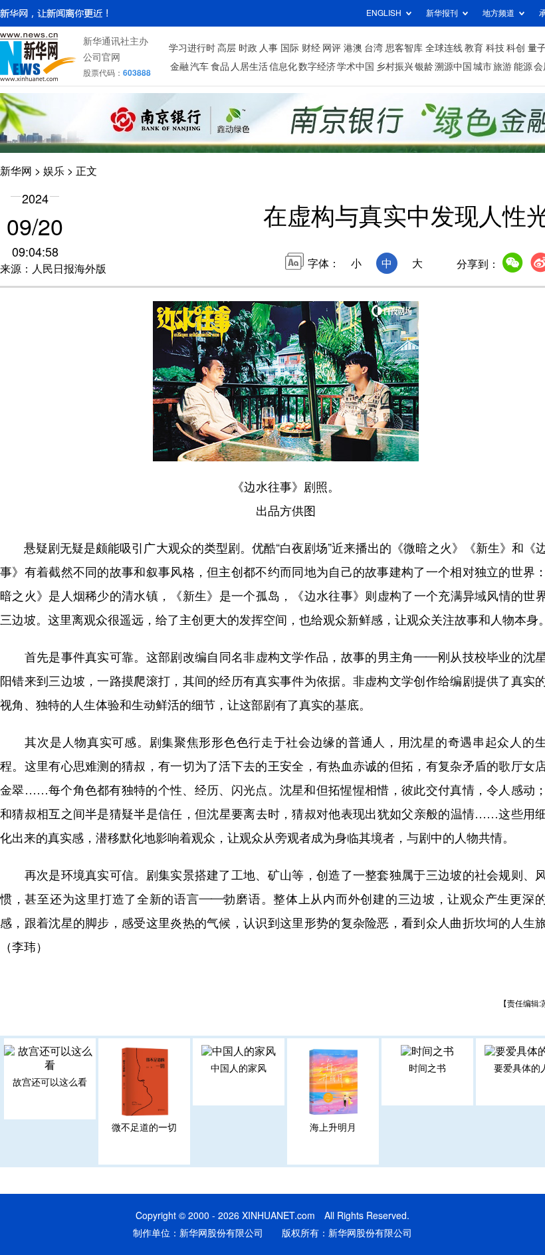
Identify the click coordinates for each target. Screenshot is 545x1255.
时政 (248, 48)
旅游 (502, 66)
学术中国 (355, 66)
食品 (220, 66)
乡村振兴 (394, 66)
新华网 (16, 171)
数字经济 (317, 66)
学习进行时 (192, 48)
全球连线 (444, 48)
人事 (268, 48)
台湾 (373, 48)
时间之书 (427, 1068)
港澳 (353, 48)
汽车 (199, 66)
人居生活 (249, 66)
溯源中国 (453, 66)
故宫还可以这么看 (50, 1082)
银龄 (424, 66)
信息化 (283, 66)
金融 (179, 66)
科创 (515, 48)
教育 (474, 48)
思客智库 (404, 48)
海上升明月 (333, 1127)
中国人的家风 (239, 1068)
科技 (495, 48)
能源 (523, 66)
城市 (482, 66)
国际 (289, 48)
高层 (226, 48)
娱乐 (53, 171)
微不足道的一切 (144, 1127)
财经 (311, 48)
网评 (331, 48)
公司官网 (101, 57)
